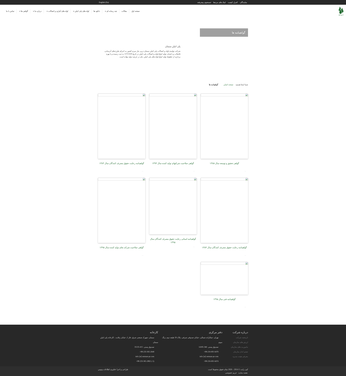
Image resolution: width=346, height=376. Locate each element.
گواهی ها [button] (24, 11)
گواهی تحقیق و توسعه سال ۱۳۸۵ (224, 163)
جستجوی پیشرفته (204, 2)
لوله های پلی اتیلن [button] (81, 11)
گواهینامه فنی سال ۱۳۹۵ (224, 299)
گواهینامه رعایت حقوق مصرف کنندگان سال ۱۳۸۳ (121, 163)
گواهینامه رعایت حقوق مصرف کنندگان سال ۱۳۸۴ (224, 247)
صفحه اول (135, 11)
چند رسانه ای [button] (111, 11)
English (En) (104, 2)
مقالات (124, 11)
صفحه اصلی (228, 85)
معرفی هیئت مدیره (240, 356)
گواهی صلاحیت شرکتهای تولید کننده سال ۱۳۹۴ (173, 163)
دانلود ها (97, 11)
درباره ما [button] (37, 11)
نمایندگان (243, 2)
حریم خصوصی (231, 373)
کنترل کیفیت (233, 2)
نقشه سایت (243, 373)
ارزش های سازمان (240, 342)
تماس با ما (10, 11)
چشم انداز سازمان (240, 352)
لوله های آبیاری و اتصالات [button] (58, 11)
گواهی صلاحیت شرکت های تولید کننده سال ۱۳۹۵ (122, 247)
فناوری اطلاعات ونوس (107, 369)
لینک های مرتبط (219, 2)
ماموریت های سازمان (239, 347)
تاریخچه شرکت (242, 338)
